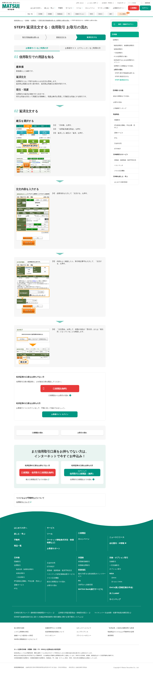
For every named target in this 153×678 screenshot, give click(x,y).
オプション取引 (115, 569)
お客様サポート (118, 8)
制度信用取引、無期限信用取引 (124, 45)
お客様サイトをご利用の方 (37, 48)
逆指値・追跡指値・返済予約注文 (125, 160)
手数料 (60, 8)
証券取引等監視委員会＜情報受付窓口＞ (73, 613)
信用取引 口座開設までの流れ (123, 66)
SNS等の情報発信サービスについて (25, 639)
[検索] (142, 3)
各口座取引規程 (19, 628)
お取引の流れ (117, 102)
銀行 (111, 14)
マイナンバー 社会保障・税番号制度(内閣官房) (111, 613)
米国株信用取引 (84, 565)
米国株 (50, 14)
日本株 (40, 14)
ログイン (145, 8)
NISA (91, 14)
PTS (115, 138)
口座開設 (133, 8)
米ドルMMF (114, 593)
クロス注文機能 (119, 171)
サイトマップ (115, 599)
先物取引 (112, 561)
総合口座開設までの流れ (121, 96)
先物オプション (79, 14)
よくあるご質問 (91, 3)
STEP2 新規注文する (122, 76)
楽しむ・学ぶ (49, 8)
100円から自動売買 (85, 585)
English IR (121, 3)
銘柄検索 (147, 3)
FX (69, 14)
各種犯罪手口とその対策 (53, 628)
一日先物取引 (114, 565)
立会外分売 (118, 143)
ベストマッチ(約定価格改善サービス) (61, 574)
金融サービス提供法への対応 (23, 635)
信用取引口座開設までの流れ (81, 479)
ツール (78, 8)
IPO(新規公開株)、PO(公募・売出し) (124, 126)
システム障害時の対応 (21, 632)
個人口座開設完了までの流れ (36, 479)
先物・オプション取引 (118, 558)
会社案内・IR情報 (107, 3)
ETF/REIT (117, 149)
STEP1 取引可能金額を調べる (124, 73)
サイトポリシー (50, 635)
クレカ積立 (122, 14)
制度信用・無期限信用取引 (25, 569)
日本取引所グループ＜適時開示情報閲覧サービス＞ (33, 613)
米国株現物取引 (84, 561)
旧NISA (113, 578)
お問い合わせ (80, 3)
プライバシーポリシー (83, 635)
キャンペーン (90, 8)
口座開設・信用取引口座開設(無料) (37, 472)
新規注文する (61, 37)
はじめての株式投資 (120, 182)
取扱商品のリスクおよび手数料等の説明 (121, 632)
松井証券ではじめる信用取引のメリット (124, 61)
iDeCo (100, 14)
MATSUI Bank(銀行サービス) (90, 589)
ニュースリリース (116, 537)
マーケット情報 (103, 8)
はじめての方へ (35, 8)
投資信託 (59, 14)
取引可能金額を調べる (30, 37)
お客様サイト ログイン (59, 414)
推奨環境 (111, 635)
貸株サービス (118, 133)
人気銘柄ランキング (119, 108)
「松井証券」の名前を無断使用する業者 (121, 628)
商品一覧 (30, 14)
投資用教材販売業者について (54, 632)
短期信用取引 (118, 49)
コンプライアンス (82, 632)
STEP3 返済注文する (122, 80)
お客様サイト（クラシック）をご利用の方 (83, 48)
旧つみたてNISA (116, 581)
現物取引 (117, 120)
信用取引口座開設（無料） (82, 472)
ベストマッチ (118, 165)
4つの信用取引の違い (121, 56)
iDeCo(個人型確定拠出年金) (121, 587)
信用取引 (116, 40)
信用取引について (23, 502)
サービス (69, 8)
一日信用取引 (118, 53)
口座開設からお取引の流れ (58, 395)
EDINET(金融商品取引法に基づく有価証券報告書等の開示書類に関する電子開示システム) (47, 617)
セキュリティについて (83, 628)
